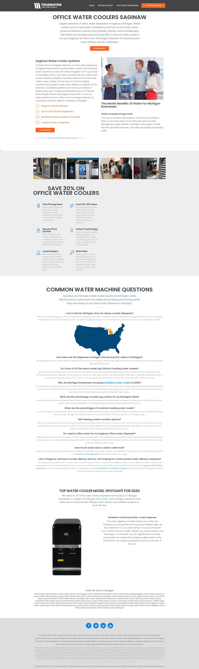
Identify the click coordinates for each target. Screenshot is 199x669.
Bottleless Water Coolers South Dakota (94, 657)
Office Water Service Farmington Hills (74, 598)
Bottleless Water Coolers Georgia (97, 649)
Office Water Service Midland (146, 605)
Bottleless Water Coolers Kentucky (100, 651)
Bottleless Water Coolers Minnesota (97, 652)
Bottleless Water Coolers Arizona (83, 648)
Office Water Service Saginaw (146, 603)
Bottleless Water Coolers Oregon (132, 656)
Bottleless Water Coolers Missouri (138, 652)
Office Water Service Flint (75, 596)
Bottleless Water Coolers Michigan (76, 652)
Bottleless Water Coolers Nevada (70, 654)
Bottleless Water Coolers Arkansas (103, 648)
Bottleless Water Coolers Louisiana (121, 651)
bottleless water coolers (117, 382)
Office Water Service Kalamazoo (103, 598)
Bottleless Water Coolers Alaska (64, 648)
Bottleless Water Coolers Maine (141, 651)
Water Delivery (105, 5)
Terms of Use (73, 662)
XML (62, 662)
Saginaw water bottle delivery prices (62, 138)
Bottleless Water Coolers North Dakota (72, 656)
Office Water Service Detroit (46, 594)
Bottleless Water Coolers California (124, 648)
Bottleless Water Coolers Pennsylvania (153, 656)
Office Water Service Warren (99, 594)
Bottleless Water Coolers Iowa (62, 651)
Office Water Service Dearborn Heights (88, 603)
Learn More (99, 48)
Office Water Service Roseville (96, 605)
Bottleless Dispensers (128, 5)
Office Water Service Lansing (51, 596)
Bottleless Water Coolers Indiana (43, 651)
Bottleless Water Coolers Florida (78, 649)
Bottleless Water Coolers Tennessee (116, 657)
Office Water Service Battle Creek (118, 603)
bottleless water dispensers (87, 454)
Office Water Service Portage (121, 605)
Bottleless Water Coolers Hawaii (117, 649)
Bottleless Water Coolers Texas (135, 657)
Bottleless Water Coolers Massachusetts (54, 652)
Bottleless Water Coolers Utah (153, 657)
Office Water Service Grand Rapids (73, 594)
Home (91, 5)
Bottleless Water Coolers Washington (87, 659)
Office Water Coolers (129, 662)
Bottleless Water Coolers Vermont (46, 659)
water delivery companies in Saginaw (112, 468)
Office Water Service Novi (60, 603)
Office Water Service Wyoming (130, 598)
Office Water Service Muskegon (110, 608)
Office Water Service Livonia (124, 596)
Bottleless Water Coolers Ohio (92, 656)
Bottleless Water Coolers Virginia (66, 659)
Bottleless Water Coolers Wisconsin (132, 659)
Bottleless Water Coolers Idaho (135, 649)
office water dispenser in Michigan (112, 303)
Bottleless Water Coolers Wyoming (152, 659)
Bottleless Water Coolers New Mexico (137, 654)
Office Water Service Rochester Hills (58, 601)
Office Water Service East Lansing (69, 605)
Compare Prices (153, 5)
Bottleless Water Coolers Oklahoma (112, 656)
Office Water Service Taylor (86, 601)
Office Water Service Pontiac (140, 601)
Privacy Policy (87, 662)
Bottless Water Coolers (107, 662)
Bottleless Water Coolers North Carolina (48, 656)
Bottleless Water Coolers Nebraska (50, 654)
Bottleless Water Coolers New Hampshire (92, 654)
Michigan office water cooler (101, 499)
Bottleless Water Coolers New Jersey (115, 654)
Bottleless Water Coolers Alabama (44, 648)
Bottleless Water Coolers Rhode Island (47, 657)
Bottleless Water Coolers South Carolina (70, 657)
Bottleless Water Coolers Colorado (144, 648)
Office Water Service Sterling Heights (128, 594)
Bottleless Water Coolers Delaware (58, 649)
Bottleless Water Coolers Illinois (154, 649)
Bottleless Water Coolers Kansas (81, 651)
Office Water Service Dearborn (99, 596)
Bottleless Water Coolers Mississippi (118, 652)
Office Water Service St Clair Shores (112, 601)
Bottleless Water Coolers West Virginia (110, 659)
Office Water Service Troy (147, 596)
